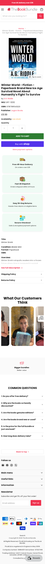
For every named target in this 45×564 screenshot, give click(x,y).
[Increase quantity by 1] (22, 128)
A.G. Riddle (8, 98)
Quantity (5, 123)
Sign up (36, 502)
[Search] (40, 16)
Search (22, 535)
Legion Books (17, 110)
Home (21, 28)
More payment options (22, 149)
